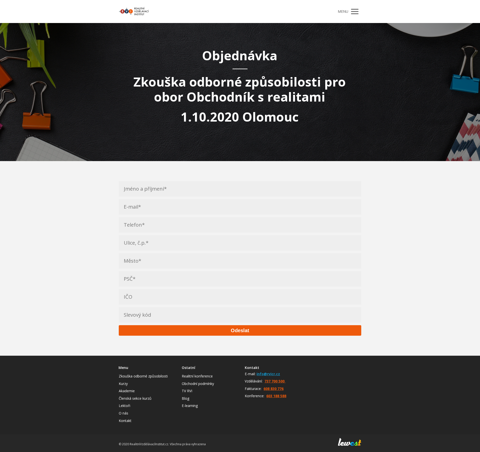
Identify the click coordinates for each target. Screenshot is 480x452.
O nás (123, 413)
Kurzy (123, 383)
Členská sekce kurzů (135, 398)
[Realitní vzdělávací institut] (134, 11)
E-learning (190, 405)
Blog (185, 398)
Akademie (127, 390)
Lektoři (124, 405)
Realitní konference (197, 376)
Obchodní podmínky (198, 383)
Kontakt (125, 420)
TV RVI (187, 390)
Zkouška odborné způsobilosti (143, 376)
